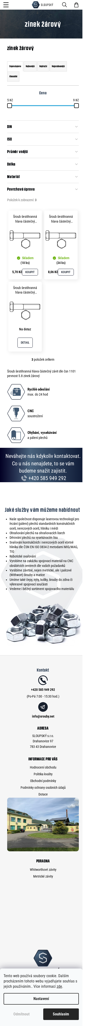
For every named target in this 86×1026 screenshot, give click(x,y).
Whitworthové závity (43, 870)
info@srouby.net (43, 716)
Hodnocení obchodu (43, 767)
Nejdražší (43, 66)
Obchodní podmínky (43, 781)
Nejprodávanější (58, 66)
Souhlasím (61, 1014)
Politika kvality (43, 774)
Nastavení (41, 998)
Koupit (30, 272)
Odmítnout (21, 1014)
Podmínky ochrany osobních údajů (43, 787)
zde (59, 986)
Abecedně (13, 76)
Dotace (43, 794)
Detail (25, 342)
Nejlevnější (30, 66)
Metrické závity (43, 876)
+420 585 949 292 (46, 478)
